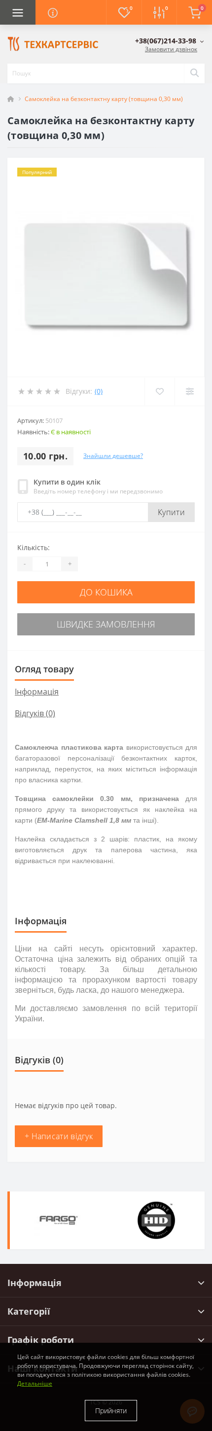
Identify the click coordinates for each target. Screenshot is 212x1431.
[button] (170, 40)
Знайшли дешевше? (113, 456)
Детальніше (34, 1383)
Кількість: (33, 547)
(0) (99, 391)
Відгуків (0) (35, 713)
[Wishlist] (159, 391)
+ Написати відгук (59, 1136)
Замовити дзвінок (171, 49)
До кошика (106, 592)
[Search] (194, 73)
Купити (171, 512)
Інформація (37, 691)
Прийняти (111, 1410)
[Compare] (190, 391)
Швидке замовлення (106, 624)
